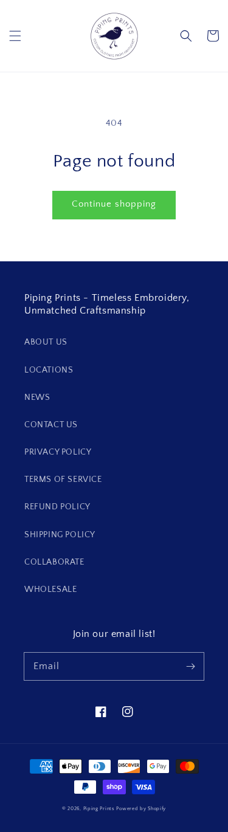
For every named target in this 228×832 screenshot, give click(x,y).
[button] (15, 35)
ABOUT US (45, 342)
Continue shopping (114, 204)
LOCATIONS (48, 370)
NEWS (37, 397)
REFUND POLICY (57, 507)
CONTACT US (51, 425)
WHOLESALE (50, 589)
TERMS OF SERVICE (63, 479)
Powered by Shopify (141, 808)
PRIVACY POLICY (57, 452)
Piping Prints (99, 808)
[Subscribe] (190, 666)
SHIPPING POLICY (59, 535)
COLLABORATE (54, 562)
